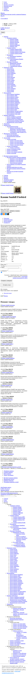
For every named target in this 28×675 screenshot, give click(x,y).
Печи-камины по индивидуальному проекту (17, 658)
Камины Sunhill (14, 39)
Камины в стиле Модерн (16, 160)
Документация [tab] (8, 293)
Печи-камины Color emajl (13, 114)
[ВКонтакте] (1, 214)
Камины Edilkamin (15, 45)
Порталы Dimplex (21, 546)
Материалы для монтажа (10, 133)
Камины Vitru (13, 46)
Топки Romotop (11, 84)
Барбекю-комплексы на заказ (14, 167)
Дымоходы (6, 123)
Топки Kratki (10, 83)
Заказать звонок (5, 490)
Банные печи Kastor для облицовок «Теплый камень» (17, 128)
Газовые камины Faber (16, 50)
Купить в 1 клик (5, 211)
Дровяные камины (12, 38)
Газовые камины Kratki (16, 53)
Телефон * (3, 266)
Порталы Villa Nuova (21, 538)
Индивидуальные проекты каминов (16, 157)
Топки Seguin (10, 90)
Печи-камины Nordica (13, 104)
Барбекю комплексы (9, 115)
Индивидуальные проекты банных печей (17, 662)
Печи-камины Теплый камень (15, 111)
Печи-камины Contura (13, 97)
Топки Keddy (10, 78)
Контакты (6, 10)
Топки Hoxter (10, 81)
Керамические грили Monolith (15, 119)
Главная (6, 498)
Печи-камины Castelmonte (14, 112)
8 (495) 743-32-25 (5, 28)
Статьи (5, 9)
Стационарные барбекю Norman (15, 121)
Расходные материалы (13, 135)
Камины (6, 36)
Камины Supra (14, 43)
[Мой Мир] (6, 214)
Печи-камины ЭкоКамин (13, 102)
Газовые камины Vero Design (17, 52)
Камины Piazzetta (14, 42)
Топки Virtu (10, 87)
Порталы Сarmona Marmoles (21, 540)
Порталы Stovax (20, 543)
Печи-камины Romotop (13, 101)
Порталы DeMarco (21, 536)
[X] (8, 214)
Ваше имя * (4, 264)
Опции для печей (11, 153)
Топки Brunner (11, 71)
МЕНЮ (3, 29)
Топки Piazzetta (11, 77)
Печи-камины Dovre (12, 98)
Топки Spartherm (11, 88)
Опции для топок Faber (16, 140)
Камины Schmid (14, 40)
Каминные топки (8, 67)
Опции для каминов (12, 146)
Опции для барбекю (12, 150)
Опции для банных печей (13, 149)
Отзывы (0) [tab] (7, 222)
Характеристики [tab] (8, 219)
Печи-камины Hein (12, 109)
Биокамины (10, 55)
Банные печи (7, 125)
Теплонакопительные (12, 126)
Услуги (5, 3)
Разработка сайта (5, 494)
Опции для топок (11, 139)
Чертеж (6, 296)
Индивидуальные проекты (11, 156)
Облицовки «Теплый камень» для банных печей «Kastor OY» (18, 131)
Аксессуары (7, 137)
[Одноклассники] (4, 214)
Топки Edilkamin (11, 73)
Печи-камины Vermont (13, 100)
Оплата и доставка (9, 4)
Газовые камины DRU (16, 49)
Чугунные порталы (15, 64)
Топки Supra (10, 74)
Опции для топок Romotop (17, 143)
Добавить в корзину (14, 211)
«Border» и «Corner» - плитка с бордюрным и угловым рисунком (21, 634)
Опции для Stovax (15, 147)
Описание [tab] (6, 218)
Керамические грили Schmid (14, 122)
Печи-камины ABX (12, 95)
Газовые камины (11, 48)
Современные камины (16, 66)
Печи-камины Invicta (12, 107)
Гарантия (6, 7)
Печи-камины (7, 92)
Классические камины (16, 163)
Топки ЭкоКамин (11, 85)
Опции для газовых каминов (14, 152)
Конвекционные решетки (13, 136)
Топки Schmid (10, 70)
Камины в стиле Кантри (16, 161)
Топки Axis (10, 76)
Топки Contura (10, 80)
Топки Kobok (10, 91)
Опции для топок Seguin (16, 145)
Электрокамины (11, 57)
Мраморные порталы (15, 63)
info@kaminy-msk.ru (6, 487)
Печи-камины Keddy (12, 105)
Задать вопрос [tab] (7, 221)
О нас (5, 2)
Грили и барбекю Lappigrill (14, 116)
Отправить (6, 280)
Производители (8, 6)
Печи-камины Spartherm (13, 94)
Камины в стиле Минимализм (18, 158)
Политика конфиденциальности (9, 493)
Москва (3, 13)
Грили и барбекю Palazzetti (14, 118)
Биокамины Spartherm (16, 56)
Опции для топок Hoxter (16, 142)
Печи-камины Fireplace (13, 108)
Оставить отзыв (7, 285)
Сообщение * (4, 270)
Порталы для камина (12, 62)
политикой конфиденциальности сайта (20, 277)
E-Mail (2, 267)
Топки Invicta (10, 69)
